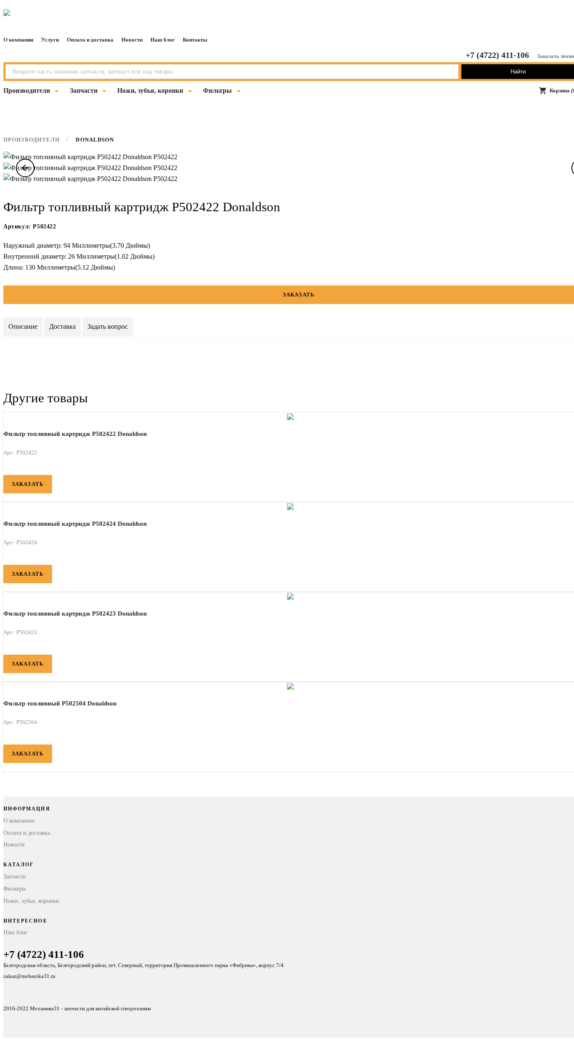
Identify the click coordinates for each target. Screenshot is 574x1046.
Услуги (50, 40)
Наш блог (162, 40)
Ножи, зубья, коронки (150, 90)
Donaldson (95, 139)
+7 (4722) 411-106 (497, 55)
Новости (131, 40)
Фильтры (217, 90)
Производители (26, 90)
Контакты (195, 40)
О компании (18, 40)
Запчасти (83, 90)
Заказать (28, 484)
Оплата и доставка (90, 40)
